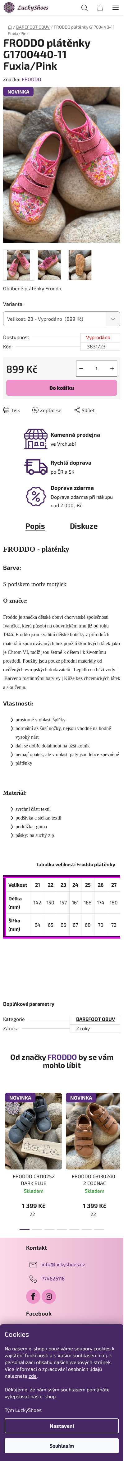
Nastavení (62, 1426)
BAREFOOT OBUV (95, 1019)
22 (32, 1214)
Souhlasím (62, 1446)
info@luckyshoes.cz (63, 1264)
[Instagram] (49, 1296)
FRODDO (31, 79)
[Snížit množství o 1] (81, 368)
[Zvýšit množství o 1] (112, 368)
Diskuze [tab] (84, 525)
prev (6, 1122)
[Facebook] (33, 1296)
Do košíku (61, 388)
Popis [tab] (35, 525)
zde (33, 1376)
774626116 (53, 1278)
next (117, 1122)
